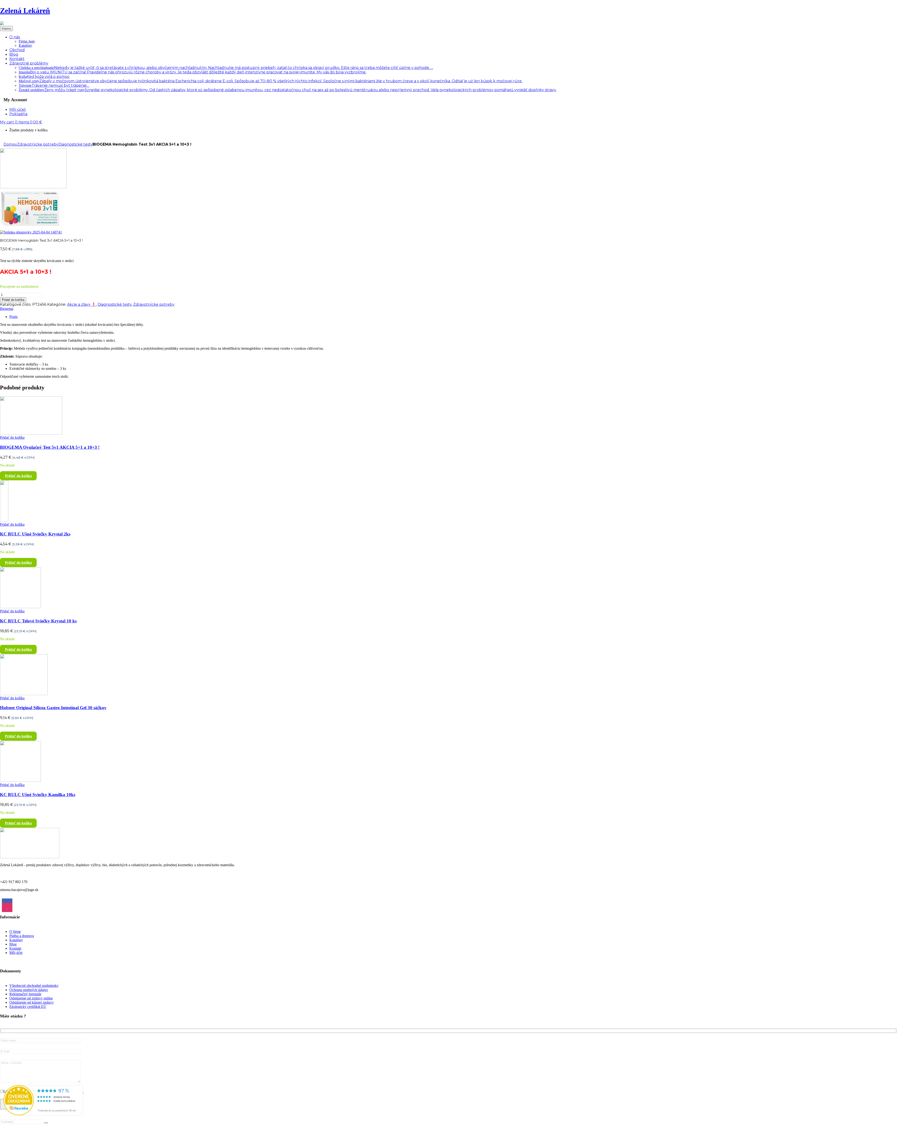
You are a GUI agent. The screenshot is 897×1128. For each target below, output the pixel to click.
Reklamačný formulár (25, 994)
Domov (10, 144)
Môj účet (15, 953)
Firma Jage (27, 41)
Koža (44, 77)
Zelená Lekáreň (25, 10)
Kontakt (15, 948)
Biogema (6, 309)
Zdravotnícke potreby (37, 144)
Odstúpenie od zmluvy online (31, 998)
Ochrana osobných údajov (28, 990)
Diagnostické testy (75, 144)
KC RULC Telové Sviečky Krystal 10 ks (38, 620)
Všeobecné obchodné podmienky (34, 986)
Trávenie (54, 85)
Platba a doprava (21, 936)
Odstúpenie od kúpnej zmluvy (31, 1002)
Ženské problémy (287, 90)
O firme (15, 932)
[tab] (453, 317)
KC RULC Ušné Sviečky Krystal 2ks (35, 534)
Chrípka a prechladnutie (226, 68)
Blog (13, 944)
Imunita (192, 72)
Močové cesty (270, 81)
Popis (13, 317)
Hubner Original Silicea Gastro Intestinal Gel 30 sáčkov (53, 707)
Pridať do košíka (13, 300)
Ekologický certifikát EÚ (27, 1007)
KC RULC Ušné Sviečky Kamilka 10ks (37, 794)
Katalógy (25, 45)
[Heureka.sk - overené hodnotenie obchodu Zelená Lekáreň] (43, 1114)
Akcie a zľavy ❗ (81, 304)
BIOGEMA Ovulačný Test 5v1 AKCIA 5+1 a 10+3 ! (50, 447)
